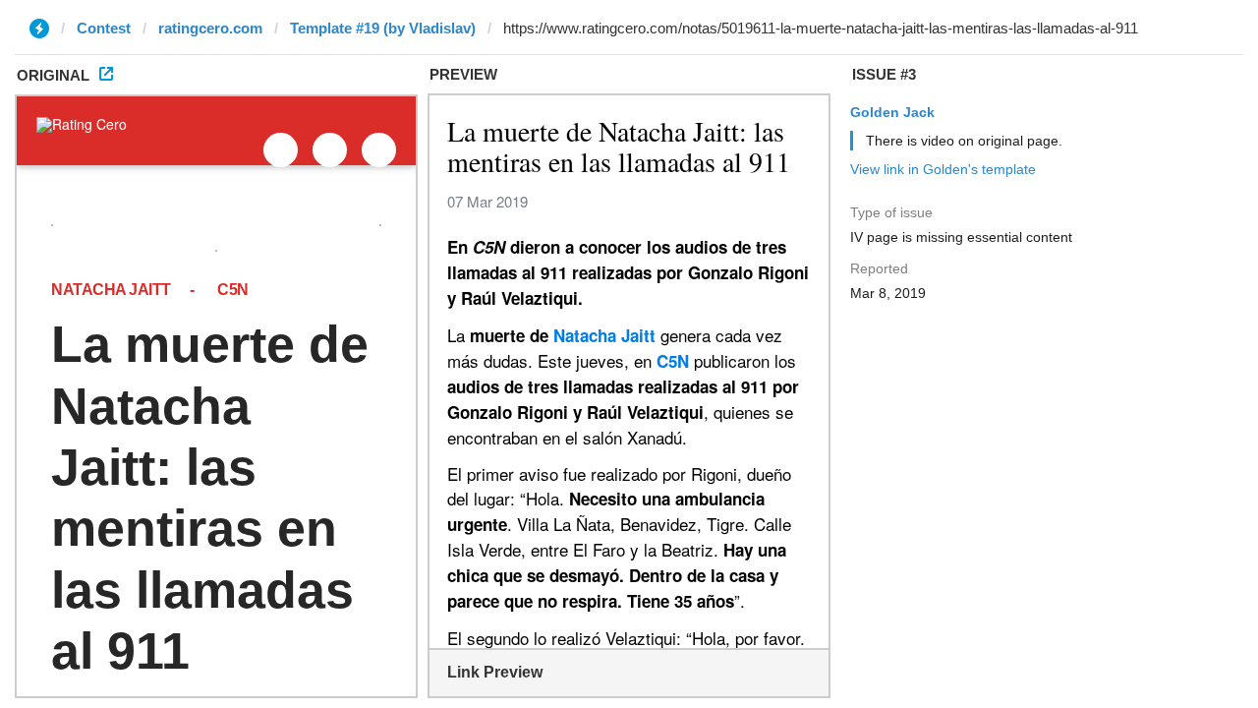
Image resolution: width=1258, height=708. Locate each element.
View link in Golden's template (943, 169)
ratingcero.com (210, 28)
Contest (104, 28)
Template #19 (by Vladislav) (383, 28)
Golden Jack (892, 112)
